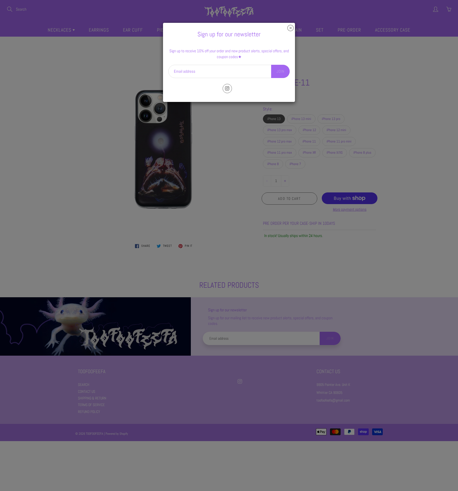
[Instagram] (227, 88)
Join (280, 71)
